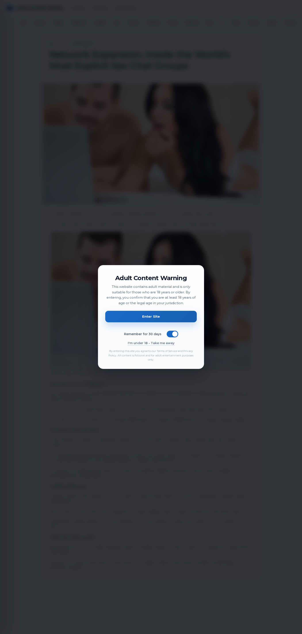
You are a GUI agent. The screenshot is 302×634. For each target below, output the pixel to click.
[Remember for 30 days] (172, 334)
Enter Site (151, 316)
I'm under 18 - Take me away (151, 343)
